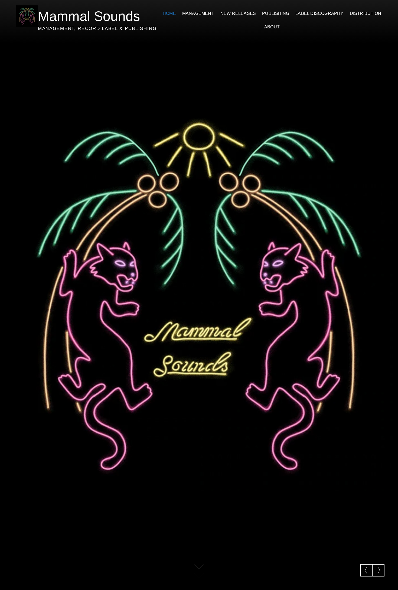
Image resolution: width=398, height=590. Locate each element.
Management (198, 13)
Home (169, 13)
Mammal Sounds (89, 16)
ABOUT (272, 27)
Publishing (275, 13)
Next (378, 570)
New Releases (238, 13)
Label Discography (319, 13)
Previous (366, 570)
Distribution (365, 13)
